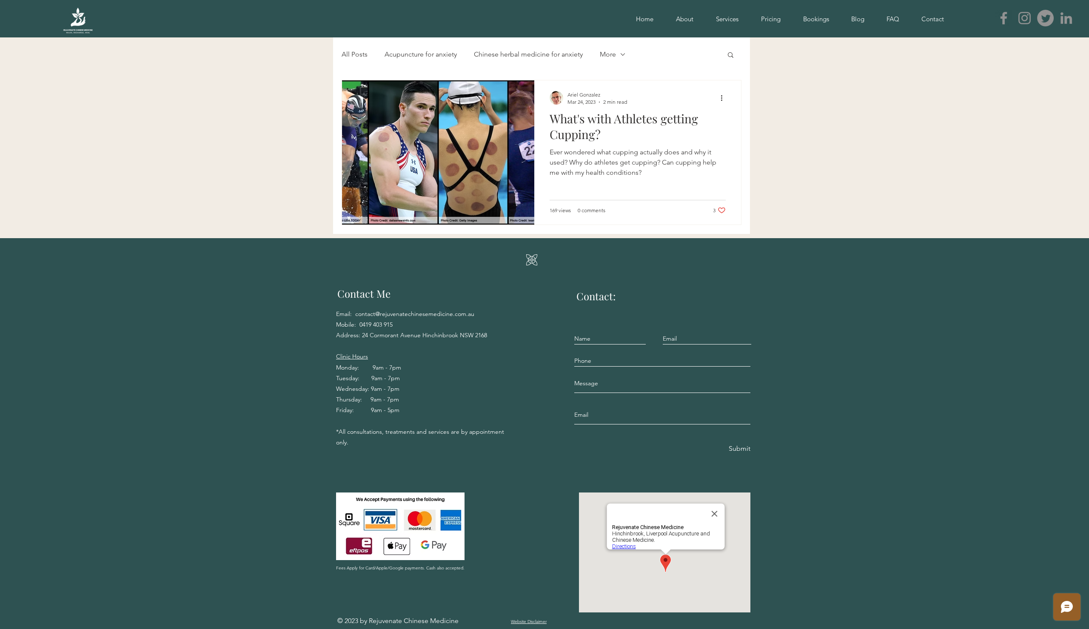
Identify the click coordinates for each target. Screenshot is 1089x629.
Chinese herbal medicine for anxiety (528, 54)
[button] (731, 55)
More (608, 54)
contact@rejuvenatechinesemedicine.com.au (414, 314)
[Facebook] (1003, 18)
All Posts (355, 54)
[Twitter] (1045, 18)
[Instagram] (1024, 18)
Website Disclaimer (529, 621)
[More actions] (724, 98)
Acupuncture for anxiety (421, 54)
